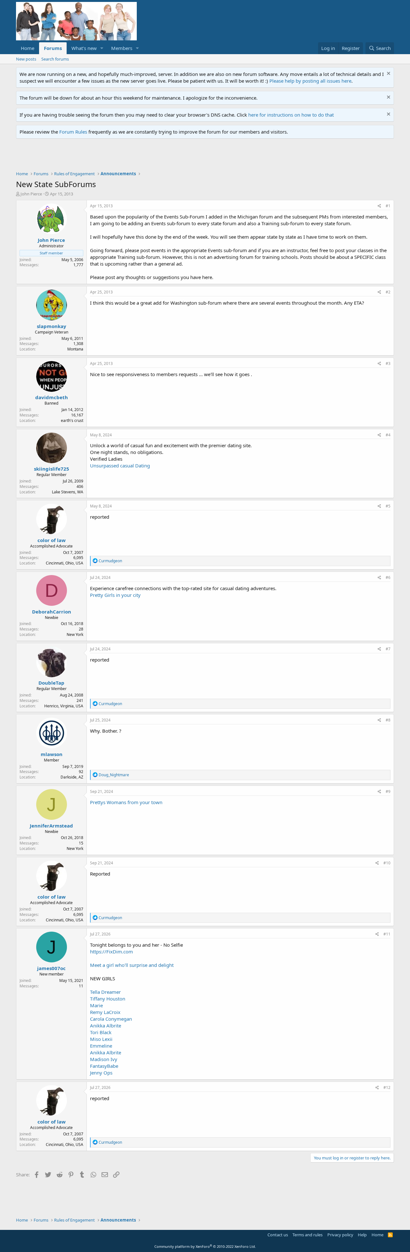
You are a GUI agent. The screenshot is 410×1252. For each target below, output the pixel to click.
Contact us (277, 1235)
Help (362, 1235)
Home (27, 48)
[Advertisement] (132, 156)
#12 (386, 1087)
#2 (388, 292)
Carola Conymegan (111, 1019)
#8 (388, 720)
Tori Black (100, 1032)
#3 (388, 363)
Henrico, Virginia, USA (63, 706)
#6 (388, 577)
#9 (388, 791)
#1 (388, 206)
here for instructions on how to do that (291, 114)
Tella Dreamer (105, 992)
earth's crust (72, 420)
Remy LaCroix (105, 1012)
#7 (388, 649)
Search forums (55, 59)
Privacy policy (340, 1235)
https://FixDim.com (111, 951)
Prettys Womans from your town (126, 802)
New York (75, 634)
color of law (51, 540)
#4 (388, 435)
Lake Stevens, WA (67, 492)
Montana (75, 349)
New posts (26, 59)
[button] (101, 48)
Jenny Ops (101, 1072)
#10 (386, 863)
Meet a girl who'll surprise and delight (132, 965)
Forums (53, 48)
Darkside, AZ (72, 777)
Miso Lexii (101, 1039)
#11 (386, 934)
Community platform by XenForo (205, 1246)
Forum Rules (73, 131)
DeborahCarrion (51, 611)
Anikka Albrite (105, 1025)
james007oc (51, 968)
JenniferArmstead (51, 825)
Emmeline (101, 1045)
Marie (96, 1005)
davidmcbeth (51, 397)
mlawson (51, 754)
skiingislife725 (51, 468)
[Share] (379, 206)
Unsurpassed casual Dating (120, 465)
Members (121, 48)
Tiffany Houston (107, 998)
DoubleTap (51, 683)
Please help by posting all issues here (310, 81)
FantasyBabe (104, 1066)
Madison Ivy (103, 1059)
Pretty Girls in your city (115, 595)
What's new (84, 48)
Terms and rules (307, 1235)
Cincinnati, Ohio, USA (64, 563)
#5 (388, 506)
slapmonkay (51, 326)
